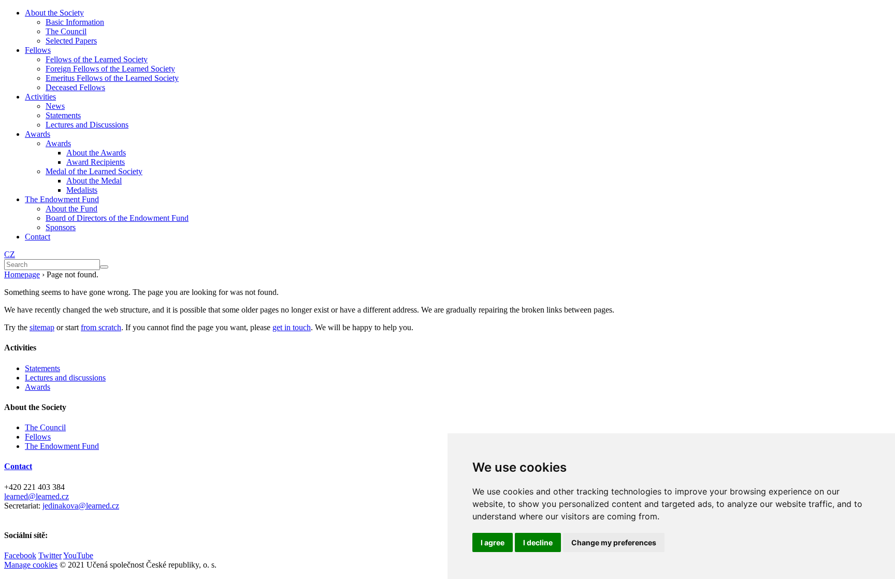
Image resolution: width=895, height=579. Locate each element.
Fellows (38, 50)
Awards (37, 134)
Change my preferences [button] (613, 542)
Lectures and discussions (65, 377)
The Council (66, 31)
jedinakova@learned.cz (80, 505)
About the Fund (71, 208)
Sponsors (61, 227)
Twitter (50, 555)
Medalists (81, 190)
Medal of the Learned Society (94, 171)
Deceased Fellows (75, 87)
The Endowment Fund (62, 199)
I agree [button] (492, 542)
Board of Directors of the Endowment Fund (117, 218)
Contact (37, 236)
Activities (40, 96)
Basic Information (75, 22)
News (55, 106)
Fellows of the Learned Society (97, 59)
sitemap (42, 327)
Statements (63, 115)
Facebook (20, 555)
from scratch (101, 327)
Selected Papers (71, 40)
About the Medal (94, 180)
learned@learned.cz (36, 496)
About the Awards (96, 152)
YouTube (78, 555)
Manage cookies (30, 564)
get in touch (291, 327)
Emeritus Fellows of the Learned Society (112, 78)
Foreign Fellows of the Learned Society (110, 68)
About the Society (54, 12)
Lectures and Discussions (87, 124)
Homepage (22, 274)
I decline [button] (538, 542)
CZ (9, 254)
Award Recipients (95, 162)
